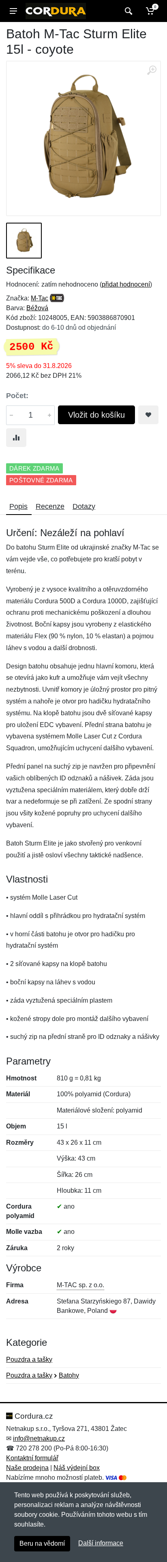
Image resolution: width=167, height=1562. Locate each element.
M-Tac (39, 298)
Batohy (69, 1375)
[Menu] (13, 11)
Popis (18, 506)
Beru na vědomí (42, 1543)
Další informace (100, 1543)
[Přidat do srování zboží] (16, 437)
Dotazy (84, 506)
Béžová (37, 308)
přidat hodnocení (126, 284)
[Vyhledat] (127, 11)
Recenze (50, 506)
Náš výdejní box (77, 1467)
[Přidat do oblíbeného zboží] (148, 414)
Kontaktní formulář (32, 1458)
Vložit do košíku (96, 414)
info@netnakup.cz (39, 1438)
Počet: (17, 396)
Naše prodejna (27, 1467)
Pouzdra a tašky (29, 1359)
